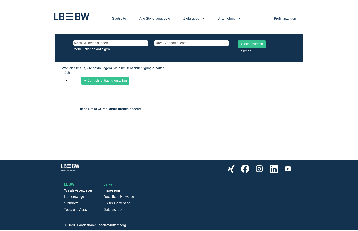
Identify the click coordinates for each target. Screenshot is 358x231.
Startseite (119, 18)
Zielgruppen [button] (192, 18)
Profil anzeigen (285, 18)
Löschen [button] (245, 51)
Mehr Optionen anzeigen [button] (92, 49)
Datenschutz (113, 209)
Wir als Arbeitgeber (78, 190)
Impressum (112, 190)
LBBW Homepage (117, 203)
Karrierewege (74, 197)
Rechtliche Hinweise (119, 197)
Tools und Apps (75, 209)
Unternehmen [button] (227, 18)
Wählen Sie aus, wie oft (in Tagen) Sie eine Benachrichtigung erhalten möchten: (113, 70)
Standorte (71, 203)
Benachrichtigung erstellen (107, 80)
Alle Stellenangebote (154, 18)
